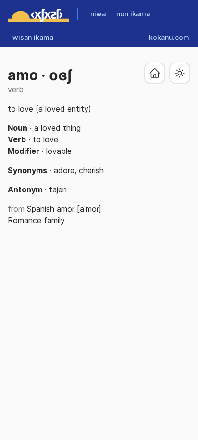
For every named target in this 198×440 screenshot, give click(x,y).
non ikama (133, 14)
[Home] (38, 14)
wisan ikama (32, 37)
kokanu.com (169, 37)
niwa (98, 14)
